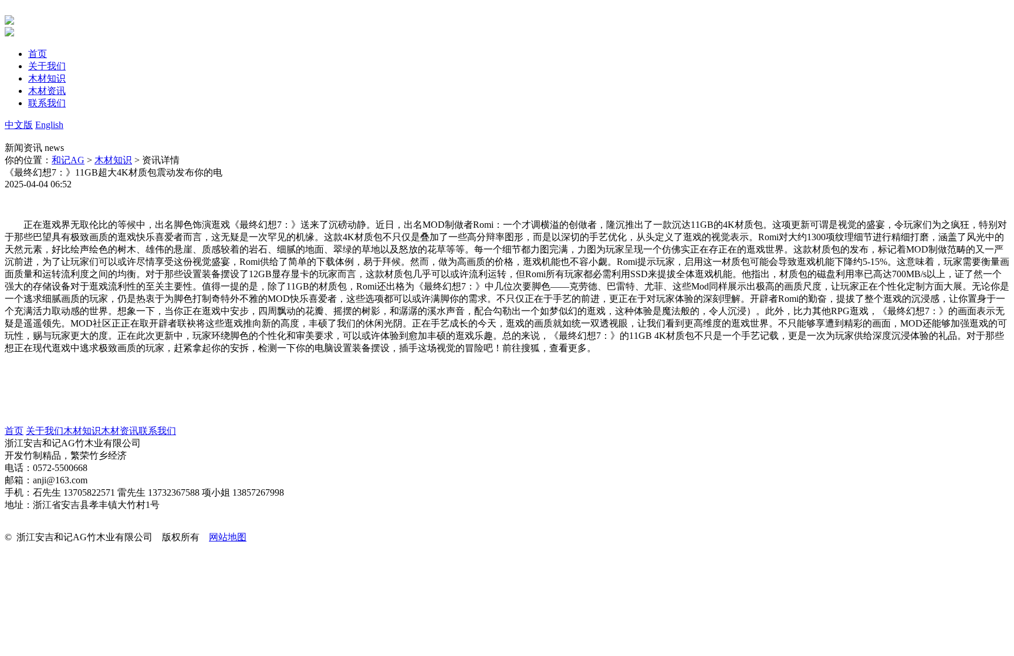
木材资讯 (119, 431)
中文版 (19, 125)
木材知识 (113, 160)
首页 (14, 431)
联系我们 (157, 431)
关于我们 (44, 431)
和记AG (68, 160)
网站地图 (227, 537)
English (49, 125)
